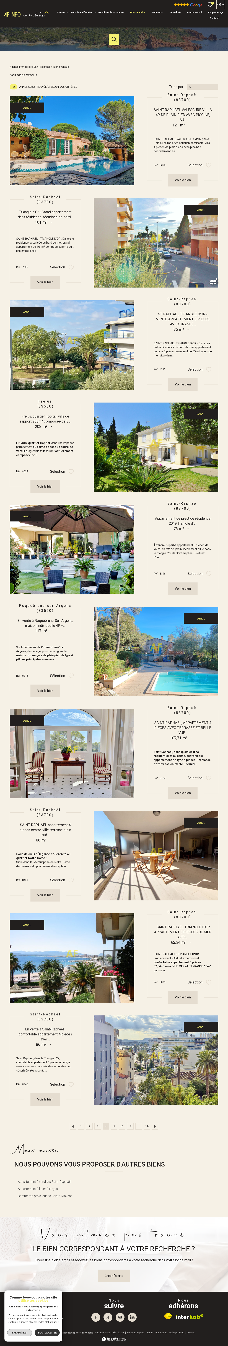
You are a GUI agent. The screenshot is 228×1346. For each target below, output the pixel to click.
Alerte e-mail (194, 12)
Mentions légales (135, 1332)
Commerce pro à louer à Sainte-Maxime (45, 1196)
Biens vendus (137, 12)
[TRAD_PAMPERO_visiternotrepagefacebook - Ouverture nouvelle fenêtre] (95, 1317)
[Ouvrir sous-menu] (68, 12)
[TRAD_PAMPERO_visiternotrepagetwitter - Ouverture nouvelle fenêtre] (107, 1317)
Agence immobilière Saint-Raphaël (30, 66)
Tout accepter (47, 1332)
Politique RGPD (176, 1332)
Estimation (157, 12)
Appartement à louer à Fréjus (38, 1189)
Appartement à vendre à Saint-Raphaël (44, 1181)
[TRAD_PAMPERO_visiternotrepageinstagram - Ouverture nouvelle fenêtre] (120, 1317)
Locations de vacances (111, 12)
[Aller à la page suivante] (155, 1126)
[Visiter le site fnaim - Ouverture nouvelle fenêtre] (168, 1316)
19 (147, 1126)
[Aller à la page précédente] (73, 1126)
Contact (214, 18)
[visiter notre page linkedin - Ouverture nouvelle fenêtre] (132, 1317)
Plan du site (119, 1332)
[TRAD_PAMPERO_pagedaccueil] (26, 17)
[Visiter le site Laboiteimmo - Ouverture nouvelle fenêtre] (114, 1340)
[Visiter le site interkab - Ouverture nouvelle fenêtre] (190, 1316)
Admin (149, 1332)
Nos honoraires (102, 1332)
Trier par (176, 87)
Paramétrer (19, 1332)
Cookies (191, 1333)
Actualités (175, 12)
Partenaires (161, 1332)
